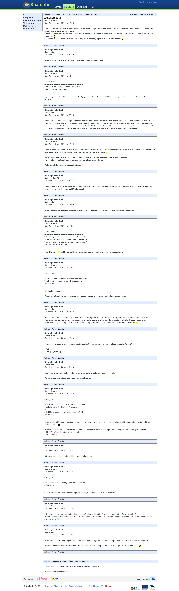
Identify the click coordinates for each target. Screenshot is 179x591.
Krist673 (55, 178)
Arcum (54, 20)
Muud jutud (28, 29)
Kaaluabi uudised (31, 15)
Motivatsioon (29, 26)
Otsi (95, 14)
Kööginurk (28, 17)
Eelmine (143, 14)
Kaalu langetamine (32, 20)
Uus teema (88, 14)
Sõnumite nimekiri (75, 14)
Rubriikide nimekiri (59, 14)
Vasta (54, 45)
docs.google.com (52, 351)
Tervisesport (29, 23)
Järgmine (152, 14)
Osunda (61, 45)
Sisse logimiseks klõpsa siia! (57, 572)
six (52, 52)
